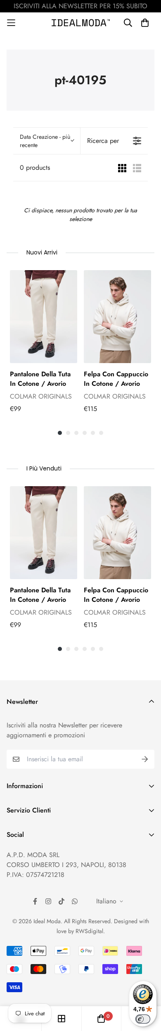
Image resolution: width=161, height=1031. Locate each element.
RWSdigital (89, 931)
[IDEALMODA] (80, 22)
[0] (101, 1018)
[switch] (142, 1019)
